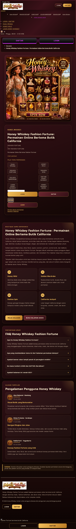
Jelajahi (3, 11)
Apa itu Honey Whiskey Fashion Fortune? (22, 340)
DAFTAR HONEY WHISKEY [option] (43, 178)
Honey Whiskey (8, 24)
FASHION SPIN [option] (44, 171)
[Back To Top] (1, 519)
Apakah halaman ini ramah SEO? (19, 372)
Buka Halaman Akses (35, 318)
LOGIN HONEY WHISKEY (11, 29)
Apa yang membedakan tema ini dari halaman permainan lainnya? (32, 353)
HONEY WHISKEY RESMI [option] (43, 186)
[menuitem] (13, 14)
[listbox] (38, 176)
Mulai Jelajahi (14, 318)
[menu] (38, 16)
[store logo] (13, 9)
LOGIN (56, 41)
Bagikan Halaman (13, 211)
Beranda (9, 46)
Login (59, 5)
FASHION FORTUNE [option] (12, 171)
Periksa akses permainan (16, 209)
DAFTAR (19, 41)
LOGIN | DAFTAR (8, 21)
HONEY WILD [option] (43, 165)
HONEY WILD (7, 26)
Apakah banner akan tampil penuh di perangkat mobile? (29, 359)
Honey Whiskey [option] (12, 165)
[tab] (38, 11)
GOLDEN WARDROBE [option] (13, 178)
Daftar (67, 5)
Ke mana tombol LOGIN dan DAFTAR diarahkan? (25, 366)
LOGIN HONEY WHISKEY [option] (12, 186)
